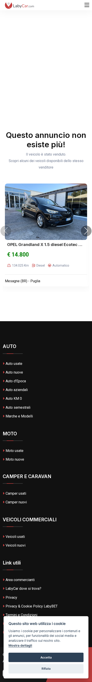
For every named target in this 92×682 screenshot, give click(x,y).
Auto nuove (14, 372)
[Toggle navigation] (86, 5)
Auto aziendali (17, 390)
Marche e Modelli (19, 416)
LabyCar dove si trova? (23, 588)
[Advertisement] (46, 48)
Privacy (11, 597)
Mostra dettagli (20, 645)
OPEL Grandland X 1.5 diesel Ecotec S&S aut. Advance (46, 244)
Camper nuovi (16, 502)
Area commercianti (20, 580)
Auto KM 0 (14, 398)
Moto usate (14, 451)
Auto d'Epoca (16, 381)
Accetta (46, 657)
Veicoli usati (15, 536)
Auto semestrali (18, 407)
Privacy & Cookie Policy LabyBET (32, 606)
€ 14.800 (18, 254)
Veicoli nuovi (15, 545)
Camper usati (16, 493)
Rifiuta (46, 668)
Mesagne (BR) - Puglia (22, 281)
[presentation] (5, 231)
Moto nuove (15, 459)
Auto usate (14, 363)
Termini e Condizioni (21, 615)
